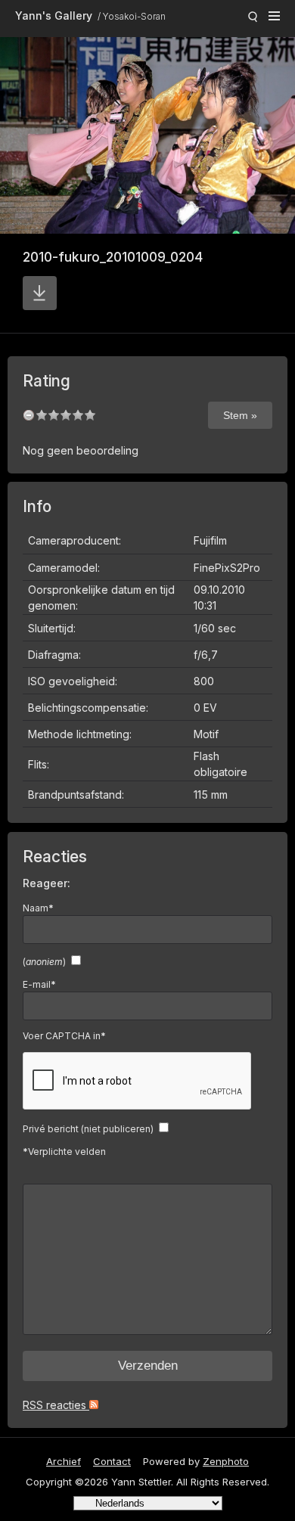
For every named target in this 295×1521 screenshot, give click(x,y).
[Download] (40, 293)
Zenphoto (226, 1461)
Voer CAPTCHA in (64, 1035)
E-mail (39, 984)
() (44, 961)
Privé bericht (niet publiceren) (88, 1129)
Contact (112, 1461)
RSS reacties (56, 1404)
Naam (38, 908)
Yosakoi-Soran (134, 16)
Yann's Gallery (53, 15)
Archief (63, 1461)
